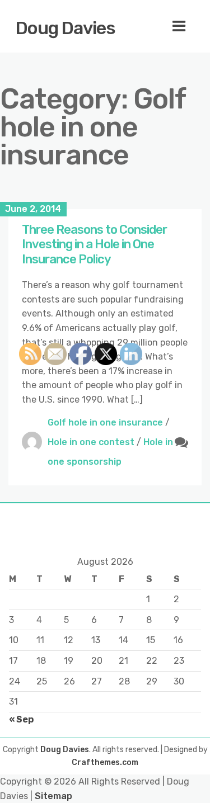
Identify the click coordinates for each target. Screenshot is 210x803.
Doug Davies (65, 28)
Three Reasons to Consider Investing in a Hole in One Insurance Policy (94, 244)
